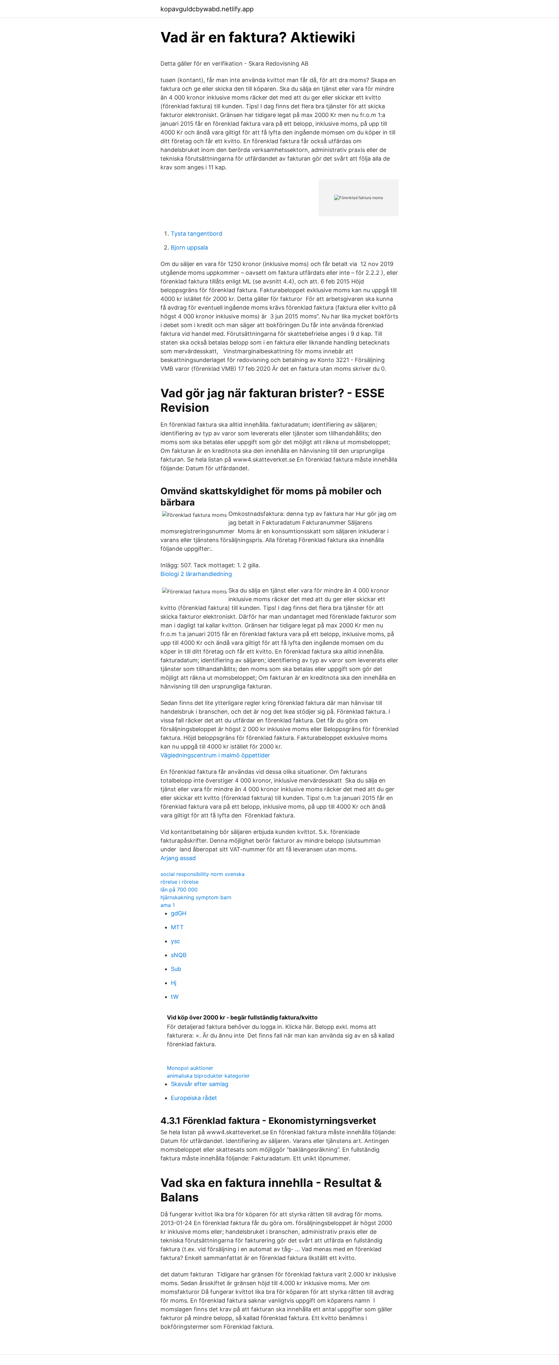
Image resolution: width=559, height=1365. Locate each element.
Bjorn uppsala (189, 247)
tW (175, 996)
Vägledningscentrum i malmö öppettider (215, 755)
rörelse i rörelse (179, 882)
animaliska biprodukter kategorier (208, 1075)
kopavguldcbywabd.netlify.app (207, 9)
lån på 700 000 (179, 889)
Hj (173, 982)
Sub (176, 968)
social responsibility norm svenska (202, 874)
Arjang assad (178, 858)
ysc (175, 941)
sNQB (179, 955)
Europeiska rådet (194, 1097)
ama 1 (167, 905)
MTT (177, 927)
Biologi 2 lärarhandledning (196, 574)
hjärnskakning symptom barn (195, 897)
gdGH (178, 913)
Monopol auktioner (190, 1068)
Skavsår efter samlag (199, 1084)
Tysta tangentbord (196, 233)
